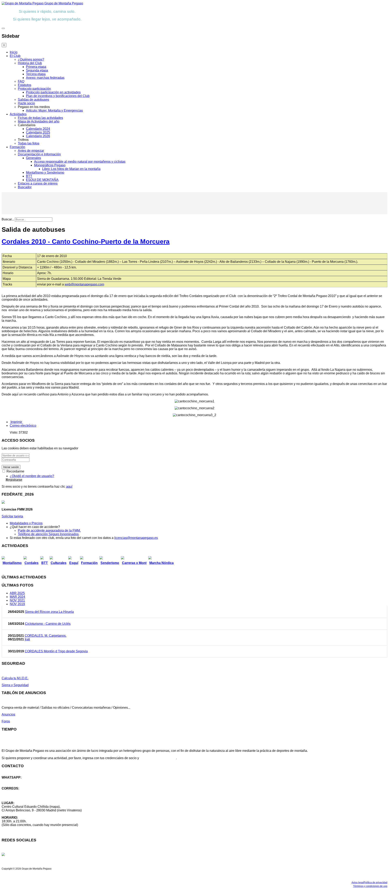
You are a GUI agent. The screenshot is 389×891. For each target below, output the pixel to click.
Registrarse (14, 479)
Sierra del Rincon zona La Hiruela (49, 611)
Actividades (18, 114)
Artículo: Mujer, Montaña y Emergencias (54, 110)
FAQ (21, 81)
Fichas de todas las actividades (40, 118)
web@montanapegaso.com (84, 284)
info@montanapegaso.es (20, 792)
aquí (69, 486)
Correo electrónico (23, 425)
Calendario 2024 (38, 128)
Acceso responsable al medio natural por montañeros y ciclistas (79, 161)
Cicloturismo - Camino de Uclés (48, 623)
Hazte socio (26, 103)
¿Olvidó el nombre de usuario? (32, 476)
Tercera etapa (36, 74)
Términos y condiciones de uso (370, 886)
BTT (29, 176)
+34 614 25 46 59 (14, 781)
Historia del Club (30, 63)
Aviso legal (358, 882)
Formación (17, 147)
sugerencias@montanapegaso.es (26, 795)
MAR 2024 (17, 596)
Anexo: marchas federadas (45, 77)
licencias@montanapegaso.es (136, 538)
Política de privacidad (375, 882)
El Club (15, 56)
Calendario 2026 (38, 136)
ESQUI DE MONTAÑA (42, 180)
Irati (27, 639)
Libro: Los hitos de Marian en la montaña (71, 169)
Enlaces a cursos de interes (38, 183)
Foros (6, 721)
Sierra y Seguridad (15, 685)
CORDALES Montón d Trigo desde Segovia (56, 651)
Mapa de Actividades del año (38, 121)
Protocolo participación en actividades (53, 92)
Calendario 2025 (38, 132)
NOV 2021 (17, 600)
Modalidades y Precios (26, 523)
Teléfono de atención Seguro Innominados (48, 534)
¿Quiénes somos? (31, 59)
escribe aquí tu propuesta (158, 758)
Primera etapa (36, 66)
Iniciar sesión (11, 467)
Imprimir (16, 422)
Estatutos (24, 85)
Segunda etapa (37, 70)
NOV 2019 (17, 604)
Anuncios (8, 714)
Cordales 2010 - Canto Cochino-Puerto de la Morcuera (86, 241)
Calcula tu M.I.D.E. (15, 678)
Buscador (25, 187)
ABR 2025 (17, 593)
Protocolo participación (34, 88)
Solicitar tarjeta (12, 516)
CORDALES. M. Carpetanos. (45, 635)
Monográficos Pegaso (49, 165)
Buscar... (8, 219)
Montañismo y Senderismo (45, 172)
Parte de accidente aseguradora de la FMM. (49, 530)
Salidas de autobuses (33, 99)
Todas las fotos (28, 143)
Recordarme (15, 471)
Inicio (13, 52)
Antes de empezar (31, 150)
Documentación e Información (39, 154)
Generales (33, 158)
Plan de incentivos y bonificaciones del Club (58, 96)
